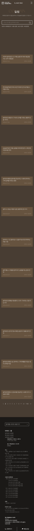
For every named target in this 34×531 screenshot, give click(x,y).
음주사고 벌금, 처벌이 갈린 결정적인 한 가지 (15, 209)
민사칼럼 (21, 26)
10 (23, 404)
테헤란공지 (9, 26)
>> (30, 404)
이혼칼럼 (26, 26)
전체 (3, 26)
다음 (27, 404)
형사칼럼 (15, 26)
